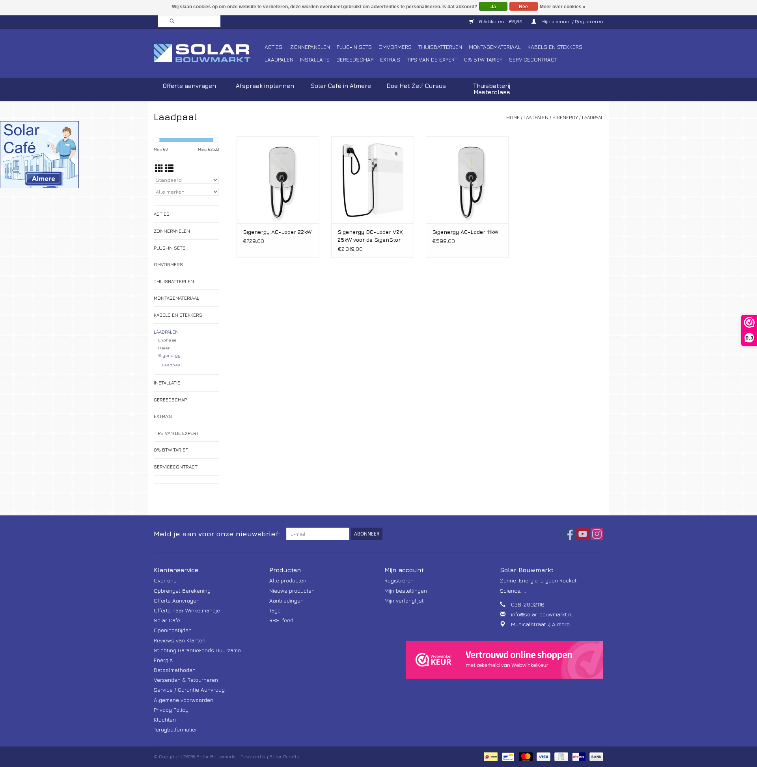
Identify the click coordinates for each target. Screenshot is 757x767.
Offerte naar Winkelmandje (187, 610)
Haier (164, 347)
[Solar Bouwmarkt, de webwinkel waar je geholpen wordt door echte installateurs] (208, 53)
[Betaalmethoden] (489, 756)
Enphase (167, 340)
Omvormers (395, 46)
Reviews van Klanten (179, 640)
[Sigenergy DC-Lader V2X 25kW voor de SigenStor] (372, 179)
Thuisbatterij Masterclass (491, 88)
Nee (523, 6)
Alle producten (287, 580)
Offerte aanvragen (189, 85)
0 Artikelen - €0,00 (501, 21)
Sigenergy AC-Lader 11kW (465, 231)
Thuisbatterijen (440, 46)
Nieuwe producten (292, 590)
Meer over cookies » (562, 6)
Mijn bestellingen (405, 590)
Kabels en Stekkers (555, 46)
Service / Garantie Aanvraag (189, 689)
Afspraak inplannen (265, 85)
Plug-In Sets (354, 46)
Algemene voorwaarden (183, 699)
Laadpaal (592, 117)
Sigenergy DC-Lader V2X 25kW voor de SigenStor (370, 235)
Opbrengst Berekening (182, 590)
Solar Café (167, 620)
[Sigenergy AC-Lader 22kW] (278, 179)
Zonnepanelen (310, 46)
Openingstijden (173, 630)
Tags (275, 610)
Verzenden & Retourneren (186, 679)
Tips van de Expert (432, 59)
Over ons (165, 580)
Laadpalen (279, 59)
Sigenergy (565, 117)
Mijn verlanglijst (404, 600)
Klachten (165, 719)
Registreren (399, 580)
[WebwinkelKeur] (504, 660)
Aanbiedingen (286, 600)
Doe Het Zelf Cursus (416, 85)
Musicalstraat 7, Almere (540, 624)
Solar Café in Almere (341, 85)
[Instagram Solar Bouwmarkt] (597, 534)
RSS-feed (281, 620)
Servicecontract (533, 59)
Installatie (315, 59)
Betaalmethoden (175, 669)
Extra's (390, 59)
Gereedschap (354, 59)
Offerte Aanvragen (177, 600)
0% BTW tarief (483, 59)
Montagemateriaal (495, 46)
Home (513, 117)
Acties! (274, 46)
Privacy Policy (171, 709)
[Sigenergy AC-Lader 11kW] (467, 179)
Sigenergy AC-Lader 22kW (277, 231)
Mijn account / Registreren (571, 21)
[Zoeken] (169, 21)
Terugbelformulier (175, 729)
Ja (493, 6)
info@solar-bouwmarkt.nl (542, 614)
